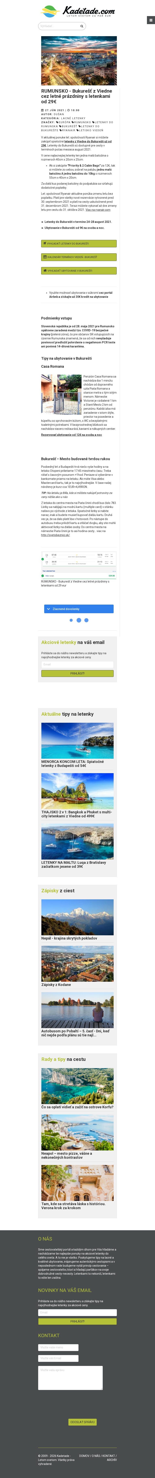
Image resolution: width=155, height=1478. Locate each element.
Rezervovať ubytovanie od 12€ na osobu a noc (71, 434)
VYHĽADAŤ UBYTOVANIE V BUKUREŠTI (70, 270)
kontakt (109, 1456)
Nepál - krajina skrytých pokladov (69, 938)
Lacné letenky (73, 118)
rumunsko (82, 122)
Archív (112, 1460)
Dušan (59, 114)
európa (65, 122)
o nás (96, 1456)
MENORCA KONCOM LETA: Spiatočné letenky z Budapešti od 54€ (72, 763)
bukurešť (70, 126)
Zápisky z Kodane (56, 985)
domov (84, 1456)
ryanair (68, 130)
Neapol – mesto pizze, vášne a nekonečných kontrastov (66, 1155)
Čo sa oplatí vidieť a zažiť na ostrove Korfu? (77, 1107)
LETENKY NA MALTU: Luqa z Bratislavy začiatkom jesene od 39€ (73, 864)
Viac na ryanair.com (98, 209)
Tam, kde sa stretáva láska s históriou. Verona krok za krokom (73, 1206)
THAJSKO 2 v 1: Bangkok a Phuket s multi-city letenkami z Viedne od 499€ (76, 814)
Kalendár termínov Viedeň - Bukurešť (72, 257)
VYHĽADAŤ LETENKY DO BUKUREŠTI (68, 243)
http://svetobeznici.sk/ (55, 535)
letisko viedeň (91, 130)
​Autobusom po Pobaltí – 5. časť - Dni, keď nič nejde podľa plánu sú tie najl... (75, 1033)
